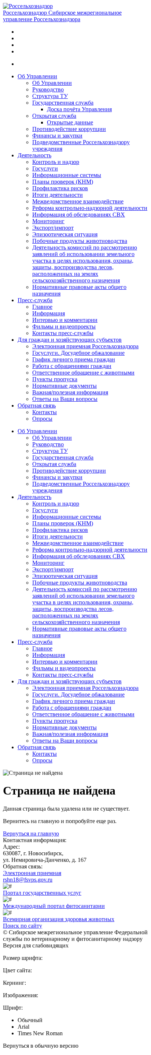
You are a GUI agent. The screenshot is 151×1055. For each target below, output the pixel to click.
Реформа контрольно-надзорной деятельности (89, 208)
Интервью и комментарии (64, 320)
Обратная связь (37, 405)
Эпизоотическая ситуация (64, 234)
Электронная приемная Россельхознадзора (85, 346)
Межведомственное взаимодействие (78, 201)
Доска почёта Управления (79, 109)
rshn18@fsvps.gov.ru (27, 879)
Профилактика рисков (60, 188)
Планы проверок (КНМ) (62, 182)
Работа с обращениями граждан (71, 366)
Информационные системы (66, 175)
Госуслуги (45, 168)
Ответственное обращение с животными (83, 372)
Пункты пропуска (54, 379)
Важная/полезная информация (70, 392)
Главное (42, 307)
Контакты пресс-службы (62, 333)
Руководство (48, 89)
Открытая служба (54, 116)
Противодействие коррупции (69, 129)
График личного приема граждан (73, 359)
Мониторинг (48, 221)
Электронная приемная (32, 873)
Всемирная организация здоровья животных (58, 919)
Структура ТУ (50, 96)
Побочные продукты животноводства (79, 241)
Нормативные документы (64, 386)
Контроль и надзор (55, 162)
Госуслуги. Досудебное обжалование (78, 353)
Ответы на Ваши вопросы (64, 399)
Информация (48, 313)
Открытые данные (70, 122)
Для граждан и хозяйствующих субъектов (70, 340)
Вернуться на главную (31, 833)
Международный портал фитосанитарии (54, 906)
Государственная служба (62, 103)
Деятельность (34, 155)
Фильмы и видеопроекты (64, 326)
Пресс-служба (35, 300)
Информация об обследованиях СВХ (78, 214)
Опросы (42, 419)
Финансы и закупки (57, 135)
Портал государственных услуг (42, 893)
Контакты (44, 412)
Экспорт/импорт (53, 228)
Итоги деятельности (57, 195)
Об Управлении (37, 76)
